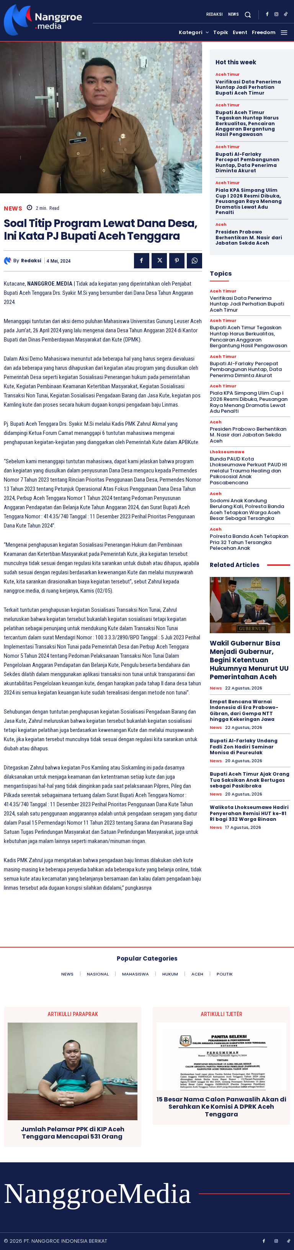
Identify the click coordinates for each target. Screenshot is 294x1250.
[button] (248, 15)
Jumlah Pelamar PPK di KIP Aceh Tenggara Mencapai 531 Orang (72, 1133)
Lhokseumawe (227, 452)
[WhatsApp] (194, 260)
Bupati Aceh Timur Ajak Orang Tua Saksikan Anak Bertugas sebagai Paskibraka (249, 780)
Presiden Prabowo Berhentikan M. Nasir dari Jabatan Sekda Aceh (249, 237)
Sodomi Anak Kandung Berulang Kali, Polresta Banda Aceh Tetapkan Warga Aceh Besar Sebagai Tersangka (247, 509)
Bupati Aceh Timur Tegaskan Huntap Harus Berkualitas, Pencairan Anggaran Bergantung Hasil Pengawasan (247, 123)
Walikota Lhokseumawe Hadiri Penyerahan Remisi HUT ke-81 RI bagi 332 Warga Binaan (249, 813)
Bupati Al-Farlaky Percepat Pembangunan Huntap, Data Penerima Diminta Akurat (247, 162)
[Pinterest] (177, 260)
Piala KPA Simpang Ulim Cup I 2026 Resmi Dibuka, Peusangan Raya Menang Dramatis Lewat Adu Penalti (249, 201)
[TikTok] (285, 14)
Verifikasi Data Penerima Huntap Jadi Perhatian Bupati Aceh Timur (248, 87)
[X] (159, 260)
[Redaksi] (8, 261)
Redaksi (31, 260)
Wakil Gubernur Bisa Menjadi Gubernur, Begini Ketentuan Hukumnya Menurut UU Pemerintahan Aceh (249, 660)
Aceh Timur (228, 75)
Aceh (221, 225)
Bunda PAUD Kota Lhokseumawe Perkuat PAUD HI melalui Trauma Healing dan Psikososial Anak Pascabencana (248, 470)
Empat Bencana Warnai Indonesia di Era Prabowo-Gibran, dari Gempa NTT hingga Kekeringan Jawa (244, 710)
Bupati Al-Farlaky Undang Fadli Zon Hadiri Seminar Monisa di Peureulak (244, 746)
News (13, 208)
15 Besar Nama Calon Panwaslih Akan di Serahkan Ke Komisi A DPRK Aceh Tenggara (221, 1107)
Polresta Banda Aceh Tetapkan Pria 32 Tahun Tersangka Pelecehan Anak (249, 542)
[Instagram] (276, 14)
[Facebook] (267, 14)
